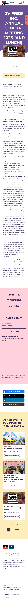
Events (10, 84)
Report (21, 113)
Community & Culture (14, 67)
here (4, 121)
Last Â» (17, 530)
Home (4, 84)
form (12, 163)
